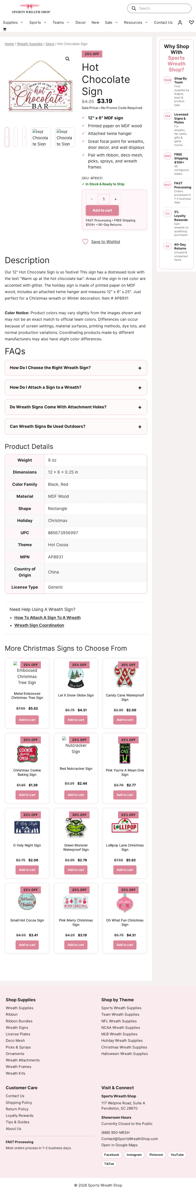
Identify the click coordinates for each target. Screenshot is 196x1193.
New (95, 22)
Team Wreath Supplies (120, 1014)
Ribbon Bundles (19, 1021)
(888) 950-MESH (115, 1132)
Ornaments (15, 1053)
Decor (81, 22)
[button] (67, 59)
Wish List (191, 22)
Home (9, 44)
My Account (180, 22)
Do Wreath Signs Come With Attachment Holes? (58, 407)
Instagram (134, 1155)
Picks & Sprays (18, 1047)
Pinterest (156, 1155)
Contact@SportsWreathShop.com (129, 1138)
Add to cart (102, 210)
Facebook (111, 1155)
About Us (13, 1128)
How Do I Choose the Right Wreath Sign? (50, 367)
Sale (108, 22)
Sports (35, 22)
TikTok (109, 1164)
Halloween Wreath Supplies (124, 1053)
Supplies (10, 22)
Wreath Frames (18, 1066)
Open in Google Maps (119, 1145)
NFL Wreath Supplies (119, 1021)
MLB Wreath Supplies (119, 1034)
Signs (50, 44)
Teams (58, 22)
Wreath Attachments (23, 1060)
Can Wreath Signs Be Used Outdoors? (48, 426)
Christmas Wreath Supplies (124, 1047)
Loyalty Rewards (19, 1115)
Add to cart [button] (27, 720)
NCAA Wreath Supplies (120, 1027)
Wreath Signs (17, 1027)
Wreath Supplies (30, 44)
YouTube (177, 1155)
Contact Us (163, 22)
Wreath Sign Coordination (39, 625)
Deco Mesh (15, 1040)
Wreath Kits (15, 1073)
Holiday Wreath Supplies (122, 1040)
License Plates (18, 1034)
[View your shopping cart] (4, 29)
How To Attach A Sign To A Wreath (47, 617)
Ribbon (12, 1014)
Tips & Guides (17, 1122)
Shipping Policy (19, 1102)
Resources (133, 22)
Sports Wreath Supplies (121, 1008)
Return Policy (17, 1109)
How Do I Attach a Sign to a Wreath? (46, 387)
